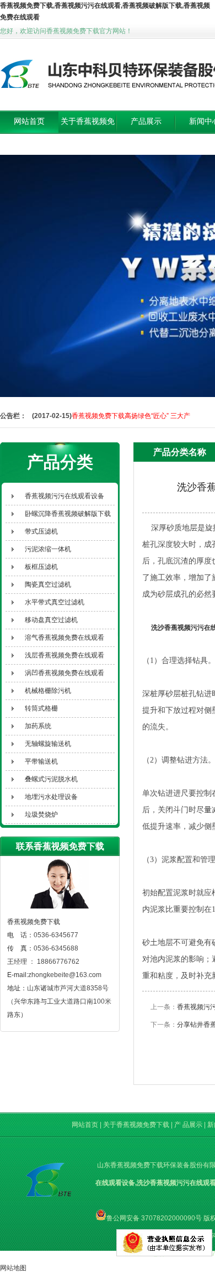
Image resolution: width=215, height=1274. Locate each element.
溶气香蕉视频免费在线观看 (64, 637)
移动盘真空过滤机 (51, 620)
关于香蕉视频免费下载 (88, 132)
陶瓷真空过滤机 (48, 584)
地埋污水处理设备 (51, 797)
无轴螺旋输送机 (48, 744)
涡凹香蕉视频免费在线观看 (64, 673)
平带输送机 (41, 761)
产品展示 (146, 121)
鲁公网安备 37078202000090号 (154, 1218)
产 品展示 (189, 1125)
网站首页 (29, 121)
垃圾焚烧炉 (41, 814)
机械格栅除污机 (48, 691)
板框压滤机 (41, 567)
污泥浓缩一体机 (48, 549)
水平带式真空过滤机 (54, 602)
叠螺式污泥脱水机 (51, 779)
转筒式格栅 (41, 708)
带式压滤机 (41, 531)
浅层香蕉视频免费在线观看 (64, 655)
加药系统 (38, 726)
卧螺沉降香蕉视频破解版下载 (68, 514)
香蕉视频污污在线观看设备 (64, 496)
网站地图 (13, 1268)
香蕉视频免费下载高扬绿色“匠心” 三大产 (131, 416)
